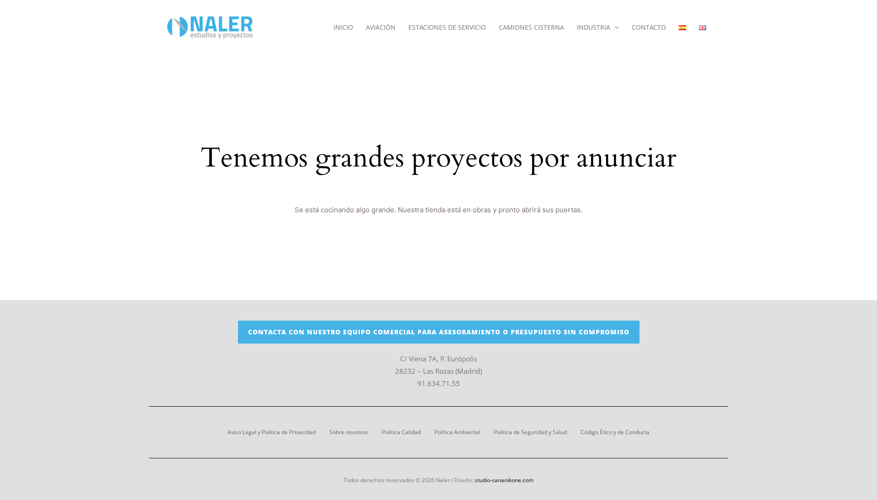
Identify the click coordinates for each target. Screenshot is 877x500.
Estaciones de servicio (447, 27)
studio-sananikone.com (504, 480)
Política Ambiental (457, 432)
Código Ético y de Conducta (615, 432)
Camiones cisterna (531, 27)
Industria (593, 27)
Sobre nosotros (348, 432)
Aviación (381, 27)
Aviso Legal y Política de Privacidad (271, 432)
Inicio (343, 27)
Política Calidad (401, 432)
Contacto (649, 27)
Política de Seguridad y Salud (530, 432)
